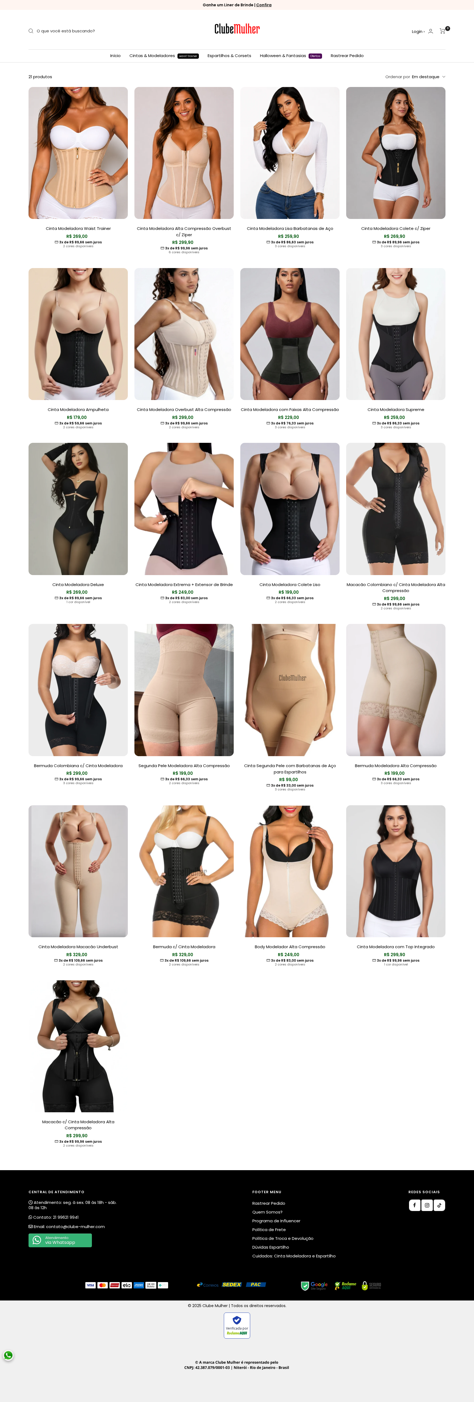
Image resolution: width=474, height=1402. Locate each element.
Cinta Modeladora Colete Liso (289, 584)
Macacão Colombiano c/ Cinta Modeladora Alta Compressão (396, 588)
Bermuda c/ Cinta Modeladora (184, 947)
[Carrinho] (442, 31)
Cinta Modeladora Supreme (396, 409)
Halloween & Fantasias (290, 55)
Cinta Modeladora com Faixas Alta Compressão (290, 409)
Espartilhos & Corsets (229, 55)
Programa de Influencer (276, 1221)
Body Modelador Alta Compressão (290, 947)
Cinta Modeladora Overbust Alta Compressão (184, 409)
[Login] (430, 31)
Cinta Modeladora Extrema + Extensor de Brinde (184, 584)
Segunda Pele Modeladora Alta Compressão (184, 765)
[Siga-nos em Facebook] (414, 1205)
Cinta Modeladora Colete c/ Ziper (395, 228)
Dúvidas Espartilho (270, 1247)
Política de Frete (269, 1229)
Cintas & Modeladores (163, 55)
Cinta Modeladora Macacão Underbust (78, 947)
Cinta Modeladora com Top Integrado (396, 947)
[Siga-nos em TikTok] (439, 1205)
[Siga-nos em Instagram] (427, 1205)
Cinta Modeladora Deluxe (78, 584)
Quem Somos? (267, 1212)
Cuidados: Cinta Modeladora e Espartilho (294, 1256)
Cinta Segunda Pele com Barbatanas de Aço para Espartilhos (290, 769)
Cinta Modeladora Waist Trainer (78, 228)
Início (115, 55)
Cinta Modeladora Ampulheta (78, 409)
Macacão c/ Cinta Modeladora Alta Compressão (78, 1125)
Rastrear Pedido (347, 55)
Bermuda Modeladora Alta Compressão (396, 765)
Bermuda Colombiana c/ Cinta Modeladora (78, 765)
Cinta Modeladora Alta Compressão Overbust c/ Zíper (184, 232)
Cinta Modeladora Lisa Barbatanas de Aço (290, 228)
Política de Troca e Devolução (283, 1238)
